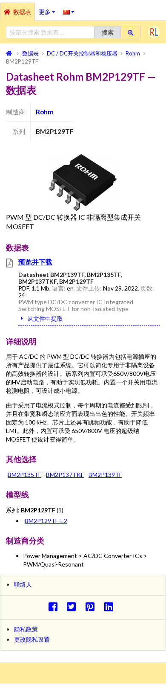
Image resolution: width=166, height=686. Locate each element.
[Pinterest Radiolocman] (92, 606)
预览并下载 (35, 262)
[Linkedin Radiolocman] (111, 606)
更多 (49, 9)
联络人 (23, 584)
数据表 (22, 11)
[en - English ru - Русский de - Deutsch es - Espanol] (68, 11)
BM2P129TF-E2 (46, 520)
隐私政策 (26, 629)
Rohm (45, 112)
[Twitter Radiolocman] (74, 606)
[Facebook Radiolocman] (55, 606)
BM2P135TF (24, 474)
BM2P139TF (105, 474)
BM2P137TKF (65, 474)
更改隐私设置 (32, 639)
